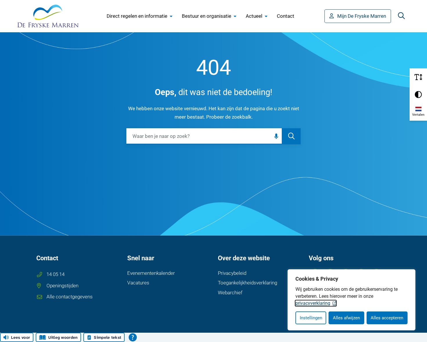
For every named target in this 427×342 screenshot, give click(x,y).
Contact (285, 16)
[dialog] (351, 299)
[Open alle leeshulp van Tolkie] (133, 337)
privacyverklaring (312, 303)
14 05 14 (55, 274)
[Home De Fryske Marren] (47, 16)
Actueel (254, 16)
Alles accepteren (387, 317)
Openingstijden (62, 285)
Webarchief (230, 292)
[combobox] (213, 136)
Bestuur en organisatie (206, 16)
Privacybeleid (232, 273)
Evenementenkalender (151, 273)
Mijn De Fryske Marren (361, 16)
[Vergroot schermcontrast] (418, 94)
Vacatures (138, 283)
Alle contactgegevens (69, 297)
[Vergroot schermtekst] (418, 77)
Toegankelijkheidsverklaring (247, 283)
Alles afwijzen (346, 317)
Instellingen (311, 317)
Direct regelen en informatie (137, 16)
